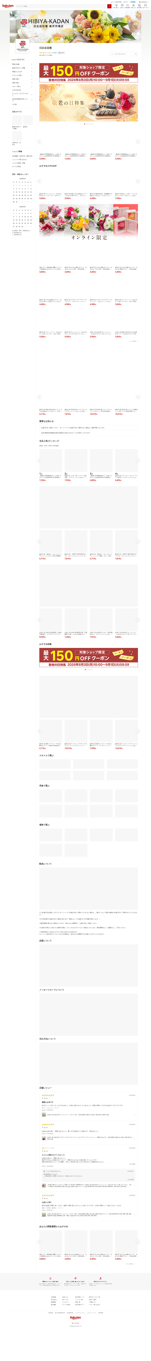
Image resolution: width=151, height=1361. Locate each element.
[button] (144, 7)
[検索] (109, 11)
